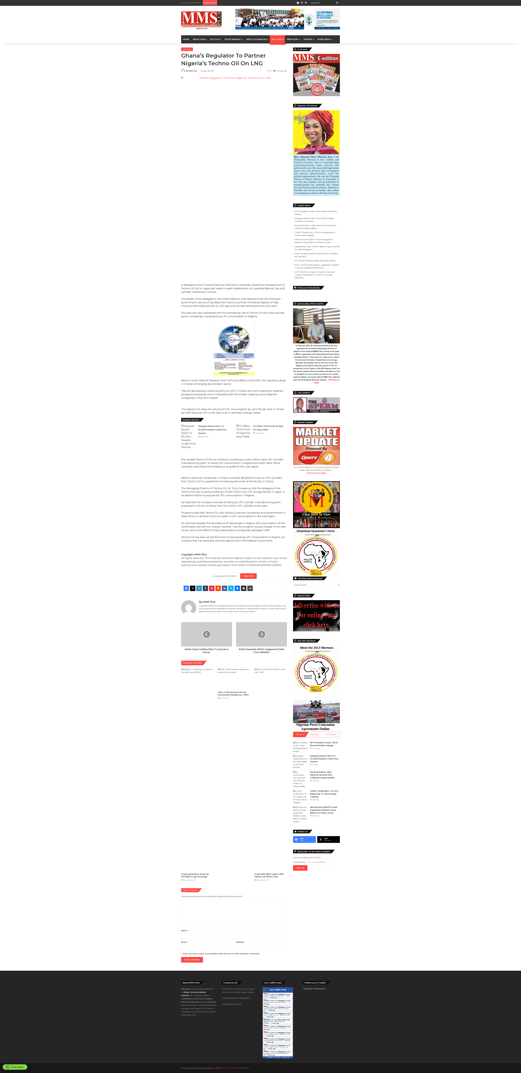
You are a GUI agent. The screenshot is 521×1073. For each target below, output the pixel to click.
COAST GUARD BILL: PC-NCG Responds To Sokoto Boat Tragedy (247, 3)
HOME (186, 39)
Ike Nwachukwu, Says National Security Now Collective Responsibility (322, 775)
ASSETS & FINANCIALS (257, 39)
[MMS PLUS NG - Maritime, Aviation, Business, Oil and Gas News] (201, 20)
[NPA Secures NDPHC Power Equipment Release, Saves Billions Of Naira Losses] (300, 814)
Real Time (277, 1057)
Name (184, 930)
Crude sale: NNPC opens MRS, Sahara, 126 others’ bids (269, 875)
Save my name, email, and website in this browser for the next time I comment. (221, 954)
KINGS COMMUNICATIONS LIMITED (233, 1068)
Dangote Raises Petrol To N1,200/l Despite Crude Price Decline (212, 429)
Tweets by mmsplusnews (314, 989)
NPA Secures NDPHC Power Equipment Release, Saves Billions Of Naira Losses (323, 810)
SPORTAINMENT (233, 39)
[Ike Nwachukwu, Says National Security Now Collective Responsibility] (300, 779)
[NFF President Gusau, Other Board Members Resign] (300, 747)
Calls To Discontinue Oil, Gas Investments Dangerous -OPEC (233, 693)
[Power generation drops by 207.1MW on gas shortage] (197, 770)
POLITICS (214, 39)
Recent (300, 734)
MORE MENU (323, 39)
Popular (314, 734)
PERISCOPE (292, 39)
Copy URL (248, 576)
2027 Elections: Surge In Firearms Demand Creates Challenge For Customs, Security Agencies (315, 275)
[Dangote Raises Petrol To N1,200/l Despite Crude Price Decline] (188, 436)
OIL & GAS (277, 39)
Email (184, 942)
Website (240, 942)
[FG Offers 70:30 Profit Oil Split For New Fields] (243, 431)
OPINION (307, 39)
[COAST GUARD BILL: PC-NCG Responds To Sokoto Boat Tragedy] (300, 797)
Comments (331, 734)
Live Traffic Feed (277, 990)
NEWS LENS (199, 39)
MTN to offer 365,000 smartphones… (276, 1028)
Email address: (299, 862)
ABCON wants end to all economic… (276, 1002)
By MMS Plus (191, 71)
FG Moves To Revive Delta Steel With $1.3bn (315, 261)
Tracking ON (285, 1057)
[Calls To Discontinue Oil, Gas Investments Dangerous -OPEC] (234, 679)
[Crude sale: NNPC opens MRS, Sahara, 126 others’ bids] (270, 770)
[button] (15, 1067)
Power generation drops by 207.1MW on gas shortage (195, 875)
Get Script (269, 1057)
